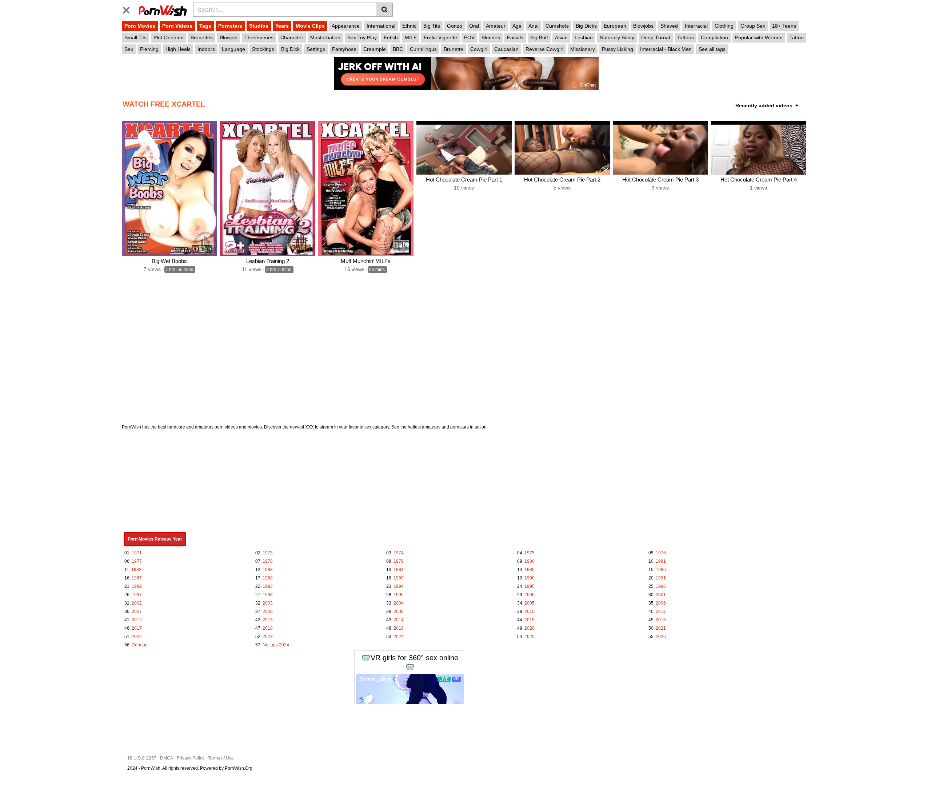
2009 (398, 611)
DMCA (166, 758)
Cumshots (557, 26)
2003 (268, 603)
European (615, 26)
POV (469, 37)
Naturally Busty (617, 37)
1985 (529, 569)
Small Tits (135, 37)
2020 (529, 628)
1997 (137, 594)
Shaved (669, 26)
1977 (137, 561)
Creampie (374, 49)
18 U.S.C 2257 (141, 758)
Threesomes (258, 37)
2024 (398, 636)
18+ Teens (784, 26)
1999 (398, 594)
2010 (529, 611)
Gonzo (454, 26)
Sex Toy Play (362, 37)
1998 (268, 594)
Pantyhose (344, 49)
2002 (137, 603)
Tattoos (685, 37)
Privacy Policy (190, 758)
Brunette (453, 49)
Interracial (696, 26)
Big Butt (539, 37)
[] (384, 10)
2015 (529, 619)
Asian (561, 37)
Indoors (206, 49)
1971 (137, 552)
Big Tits (431, 26)
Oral (474, 26)
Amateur (496, 26)
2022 (137, 636)
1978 (268, 561)
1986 (661, 569)
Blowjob (228, 37)
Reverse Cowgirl (544, 49)
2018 (268, 628)
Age (517, 26)
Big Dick (290, 49)
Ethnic (409, 26)
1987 (137, 578)
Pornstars (230, 26)
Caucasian (506, 49)
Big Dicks (586, 26)
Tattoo (797, 37)
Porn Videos (177, 26)
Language (233, 49)
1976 (661, 552)
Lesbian (584, 37)
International (381, 26)
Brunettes (202, 37)
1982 (136, 569)
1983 (268, 569)
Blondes (491, 37)
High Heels (178, 49)
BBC (398, 49)
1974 (398, 552)
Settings (316, 49)
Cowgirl (478, 49)
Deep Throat (655, 37)
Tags (205, 26)
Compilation (714, 37)
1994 (398, 586)
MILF (411, 37)
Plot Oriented (168, 37)
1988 (268, 578)
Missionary (582, 49)
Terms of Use (221, 758)
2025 (529, 636)
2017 (137, 628)
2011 (661, 611)
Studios (258, 26)
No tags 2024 (276, 644)
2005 (529, 603)
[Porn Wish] (162, 9)
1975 (529, 552)
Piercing (149, 49)
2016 (661, 619)
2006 (661, 603)
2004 (398, 603)
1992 (137, 586)
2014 (398, 619)
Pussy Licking (617, 49)
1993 (268, 586)
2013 (268, 619)
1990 (529, 578)
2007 (137, 611)
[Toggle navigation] (129, 8)
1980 (529, 561)
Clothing (724, 26)
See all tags (712, 49)
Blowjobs (643, 26)
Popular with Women (759, 37)
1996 (661, 586)
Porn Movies (139, 26)
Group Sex (752, 26)
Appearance (346, 26)
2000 (529, 594)
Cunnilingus (423, 49)
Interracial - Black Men (666, 49)
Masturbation (325, 37)
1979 (398, 561)
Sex (128, 49)
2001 (661, 594)
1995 (529, 586)
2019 (398, 628)
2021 (661, 628)
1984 (398, 569)
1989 (398, 578)
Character (291, 37)
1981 (661, 561)
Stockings (263, 49)
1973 (268, 552)
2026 (661, 636)
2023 (268, 636)
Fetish (391, 37)
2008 (268, 611)
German (140, 644)
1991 (661, 578)
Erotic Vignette (440, 37)
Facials (515, 37)
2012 (137, 619)
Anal (533, 26)
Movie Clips (310, 26)
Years (282, 26)
